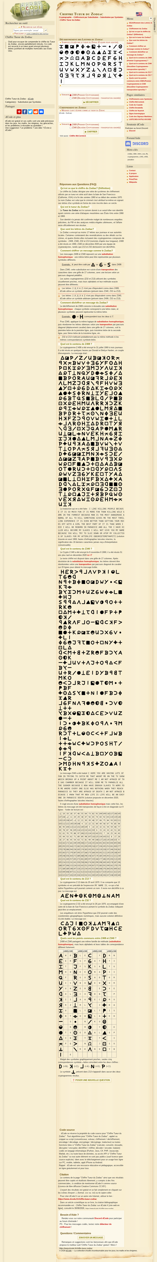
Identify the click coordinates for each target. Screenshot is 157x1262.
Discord (132, 131)
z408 (146, 157)
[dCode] (30, 10)
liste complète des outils (37, 34)
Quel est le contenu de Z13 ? (140, 72)
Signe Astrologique (137, 113)
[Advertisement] (91, 1104)
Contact (132, 170)
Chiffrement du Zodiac (138, 29)
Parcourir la (31, 34)
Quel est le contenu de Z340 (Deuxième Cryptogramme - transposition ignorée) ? (139, 66)
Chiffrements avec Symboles (140, 99)
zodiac (130, 154)
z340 (141, 157)
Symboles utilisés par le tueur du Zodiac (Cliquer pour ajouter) (90, 42)
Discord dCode (101, 1218)
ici (88, 555)
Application (133, 176)
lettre (139, 154)
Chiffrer (92, 132)
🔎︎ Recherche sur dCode (31, 27)
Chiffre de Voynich (136, 111)
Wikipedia (133, 182)
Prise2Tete (133, 179)
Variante (65, 95)
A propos (133, 173)
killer (135, 154)
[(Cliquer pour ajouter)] (61, 46)
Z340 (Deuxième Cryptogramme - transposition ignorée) (96, 98)
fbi (147, 154)
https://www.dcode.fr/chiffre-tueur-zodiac (77, 1199)
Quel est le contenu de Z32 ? (140, 75)
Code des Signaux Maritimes (140, 116)
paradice (131, 160)
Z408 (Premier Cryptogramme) (85, 95)
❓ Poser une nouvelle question (91, 1080)
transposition (107, 270)
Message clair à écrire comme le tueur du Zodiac (83, 110)
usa (143, 154)
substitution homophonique (110, 322)
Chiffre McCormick (77, 136)
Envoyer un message (91, 1238)
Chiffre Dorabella (136, 108)
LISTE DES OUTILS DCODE (140, 119)
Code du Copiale (136, 105)
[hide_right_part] (151, 19)
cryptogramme (133, 157)
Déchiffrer (92, 102)
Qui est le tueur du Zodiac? (140, 37)
